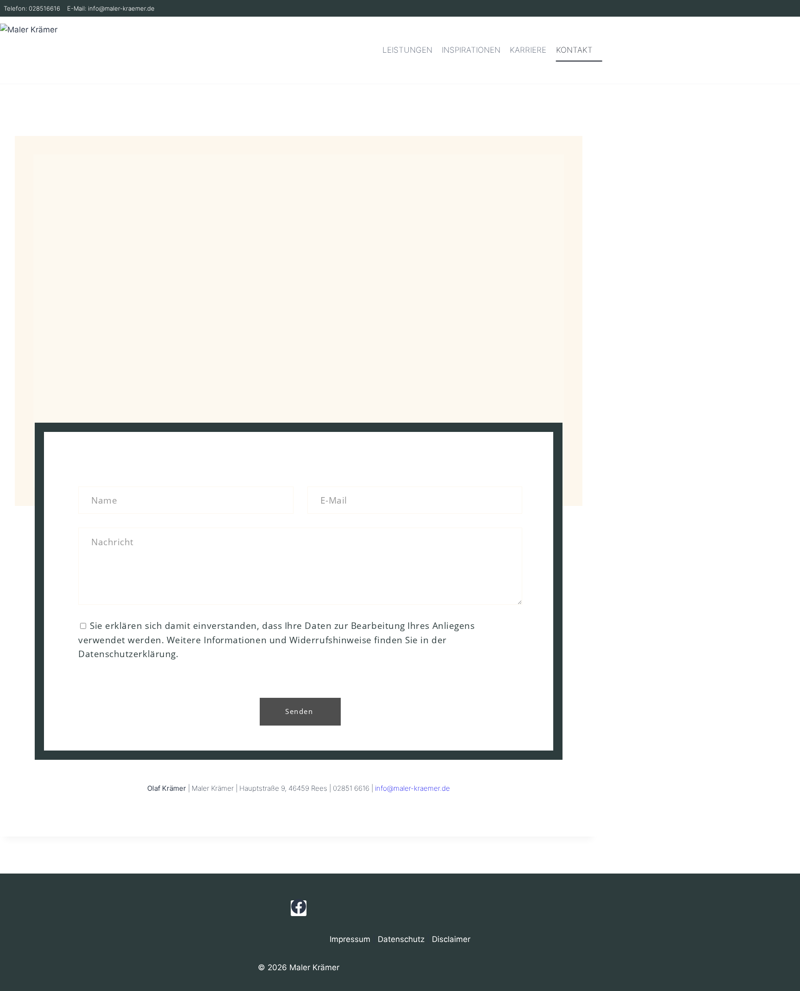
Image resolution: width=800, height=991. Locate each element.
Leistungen (407, 50)
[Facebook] (298, 908)
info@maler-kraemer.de (412, 788)
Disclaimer (451, 939)
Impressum (350, 939)
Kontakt (574, 50)
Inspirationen (471, 50)
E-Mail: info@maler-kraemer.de (111, 8)
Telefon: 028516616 (32, 8)
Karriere (528, 50)
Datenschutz (401, 939)
